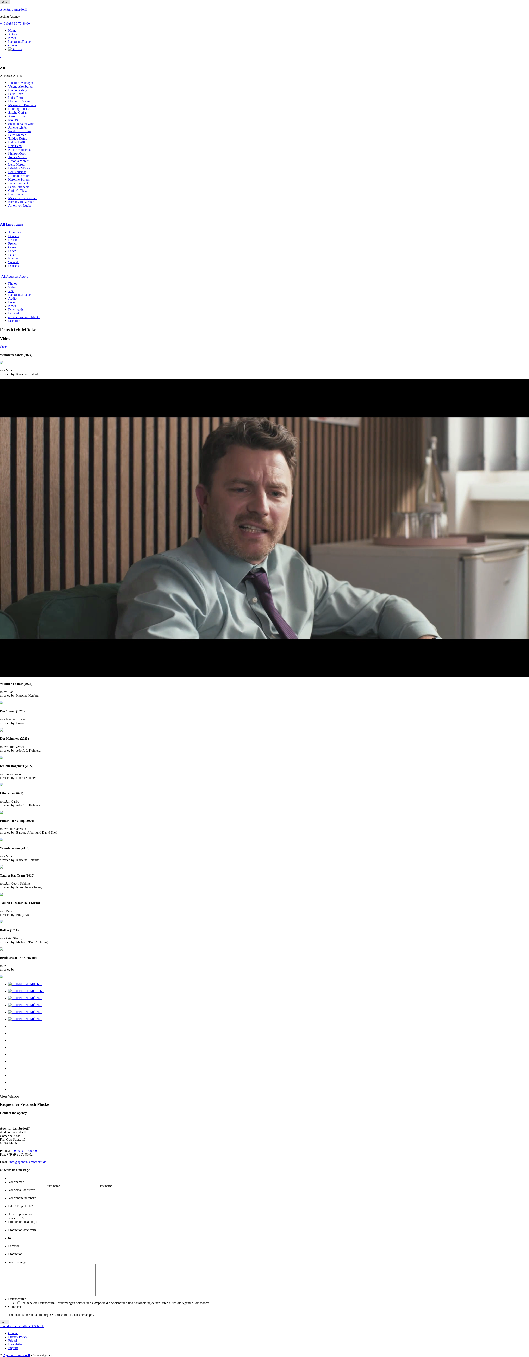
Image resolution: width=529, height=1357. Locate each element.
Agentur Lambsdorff (13, 9)
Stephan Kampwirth (21, 123)
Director (13, 1246)
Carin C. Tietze (18, 190)
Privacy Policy (17, 1337)
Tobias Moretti (17, 157)
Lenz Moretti (16, 164)
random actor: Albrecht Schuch (23, 1326)
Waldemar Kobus (19, 131)
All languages (11, 224)
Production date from (22, 1230)
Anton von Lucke (19, 205)
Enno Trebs (15, 194)
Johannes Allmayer (20, 83)
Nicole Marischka (19, 149)
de (1, 1326)
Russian (13, 258)
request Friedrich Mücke (24, 317)
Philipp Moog (17, 153)
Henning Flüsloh (19, 109)
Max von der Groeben (22, 198)
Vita (11, 291)
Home (12, 30)
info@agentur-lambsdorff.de (27, 1162)
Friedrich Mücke (19, 168)
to (9, 1238)
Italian (12, 254)
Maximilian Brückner (22, 105)
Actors (12, 34)
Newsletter (15, 1344)
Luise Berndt (16, 97)
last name (106, 1186)
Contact (13, 45)
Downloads (15, 309)
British (12, 240)
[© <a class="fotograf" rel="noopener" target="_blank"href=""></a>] (25, 984)
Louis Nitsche (17, 172)
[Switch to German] (15, 49)
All (3, 276)
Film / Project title (20, 1206)
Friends (13, 1340)
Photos (12, 283)
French (12, 243)
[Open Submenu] (0, 56)
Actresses (12, 276)
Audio (12, 298)
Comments (15, 1306)
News (12, 38)
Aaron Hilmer (17, 116)
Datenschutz (17, 1299)
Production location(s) (22, 1222)
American (14, 232)
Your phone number (22, 1198)
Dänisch (13, 236)
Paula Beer (15, 94)
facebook (14, 321)
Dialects (13, 266)
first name (53, 1186)
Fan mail (14, 313)
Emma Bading (17, 90)
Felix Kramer (17, 135)
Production (15, 1254)
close (3, 346)
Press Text (15, 302)
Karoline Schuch (19, 179)
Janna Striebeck (18, 183)
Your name (16, 1182)
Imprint (13, 1348)
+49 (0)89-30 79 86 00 (15, 23)
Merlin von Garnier (20, 202)
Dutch (12, 251)
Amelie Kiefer (17, 127)
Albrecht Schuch (19, 175)
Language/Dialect (19, 41)
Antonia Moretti (18, 161)
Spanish (13, 262)
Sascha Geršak (17, 112)
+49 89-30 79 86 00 (24, 1150)
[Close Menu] (0, 216)
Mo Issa (13, 120)
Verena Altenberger (20, 86)
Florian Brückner (19, 101)
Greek (12, 247)
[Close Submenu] (0, 60)
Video (12, 287)
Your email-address (21, 1190)
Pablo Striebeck (18, 187)
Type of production (20, 1214)
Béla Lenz (15, 146)
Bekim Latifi (16, 142)
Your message (17, 1262)
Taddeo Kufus (17, 138)
